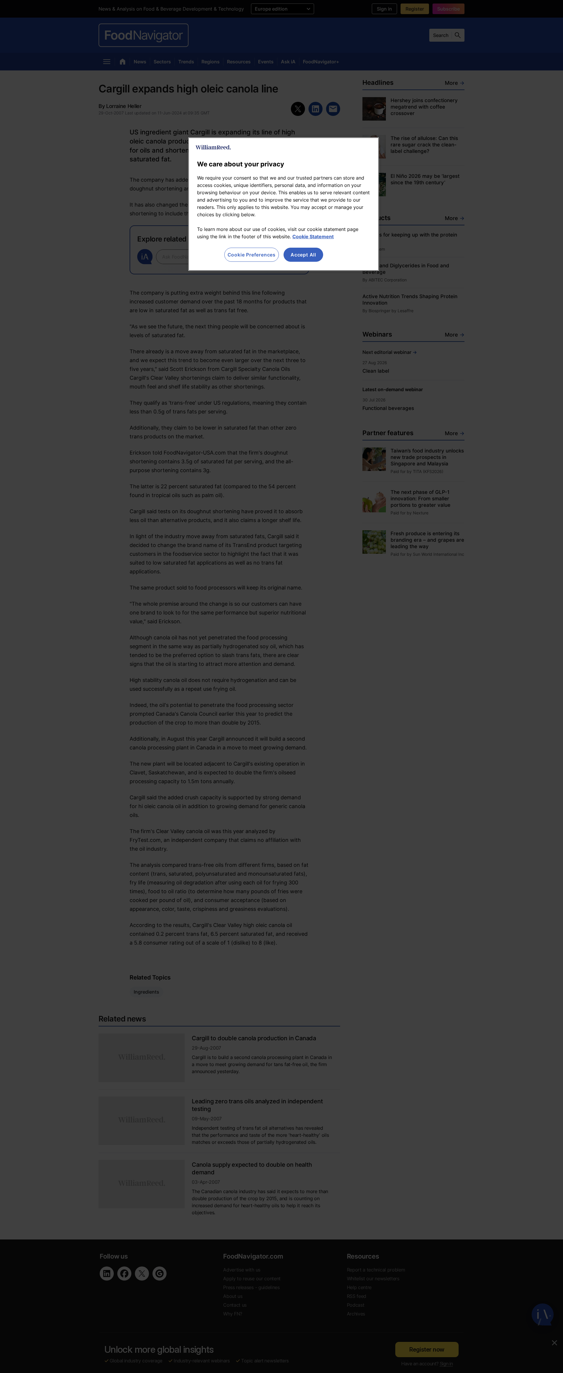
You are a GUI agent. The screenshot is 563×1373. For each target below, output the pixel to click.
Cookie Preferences (252, 255)
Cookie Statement (313, 236)
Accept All (303, 255)
